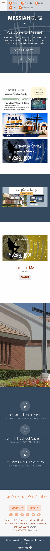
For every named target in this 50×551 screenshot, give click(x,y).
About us (17, 540)
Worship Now (27, 7)
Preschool (25, 543)
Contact (16, 3)
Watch (25, 277)
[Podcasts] (28, 515)
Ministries (28, 540)
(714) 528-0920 (21, 526)
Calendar (28, 3)
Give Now (23, 59)
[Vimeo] (22, 515)
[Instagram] (16, 515)
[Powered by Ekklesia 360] (30, 547)
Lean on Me (25, 267)
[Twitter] (33, 515)
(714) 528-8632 (19, 530)
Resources (40, 540)
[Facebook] (11, 515)
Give (14, 7)
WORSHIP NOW (23, 50)
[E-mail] (39, 515)
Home (32, 508)
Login (40, 3)
